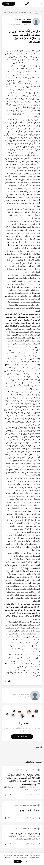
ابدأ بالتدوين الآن (22, 736)
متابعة (26, 22)
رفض (26, 861)
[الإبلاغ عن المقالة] (5, 681)
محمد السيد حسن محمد (22, 19)
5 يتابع (19, 697)
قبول (17, 861)
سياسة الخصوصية (10, 857)
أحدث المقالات (36, 12)
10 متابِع (27, 697)
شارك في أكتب (8, 3)
